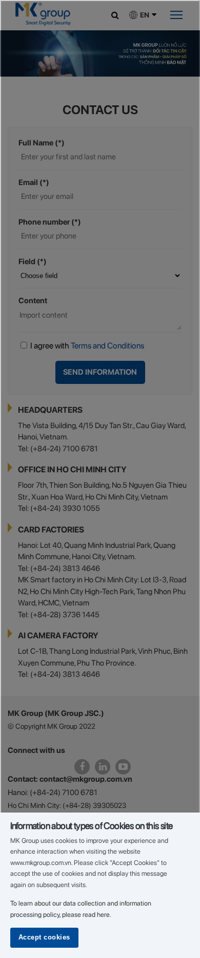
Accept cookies (44, 937)
